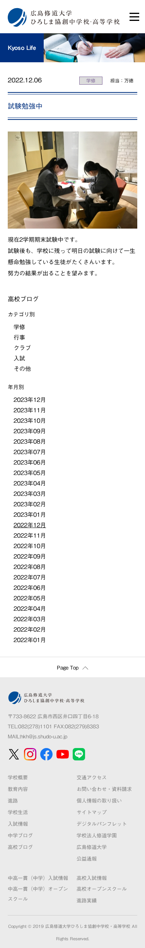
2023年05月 (30, 473)
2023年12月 (30, 400)
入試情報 (18, 824)
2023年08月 (30, 441)
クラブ (22, 348)
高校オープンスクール (102, 889)
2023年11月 (30, 410)
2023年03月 (30, 494)
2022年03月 (30, 619)
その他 (22, 369)
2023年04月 (30, 483)
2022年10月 (30, 546)
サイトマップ (92, 812)
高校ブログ (20, 847)
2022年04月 (30, 609)
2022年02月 (30, 629)
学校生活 (18, 812)
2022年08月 (30, 567)
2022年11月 (30, 535)
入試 (19, 358)
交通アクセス (92, 777)
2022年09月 (30, 556)
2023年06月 (30, 462)
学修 (91, 80)
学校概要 (18, 777)
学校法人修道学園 (97, 835)
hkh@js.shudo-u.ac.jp (43, 736)
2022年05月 (30, 598)
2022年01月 (30, 640)
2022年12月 (30, 525)
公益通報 (87, 858)
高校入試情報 (92, 878)
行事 (19, 337)
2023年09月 (30, 431)
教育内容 (18, 789)
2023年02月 (30, 504)
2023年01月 (30, 515)
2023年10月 (30, 421)
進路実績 (87, 900)
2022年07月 (30, 577)
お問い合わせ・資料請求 (104, 789)
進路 (13, 800)
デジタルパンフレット (102, 824)
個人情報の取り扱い (99, 800)
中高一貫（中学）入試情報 (38, 878)
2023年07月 (30, 452)
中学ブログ (20, 835)
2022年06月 (30, 588)
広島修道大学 (92, 847)
